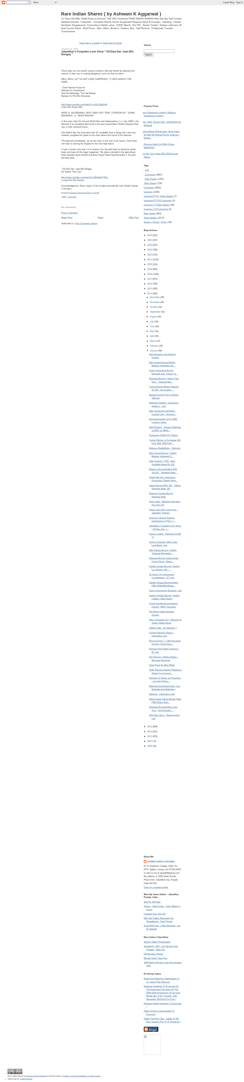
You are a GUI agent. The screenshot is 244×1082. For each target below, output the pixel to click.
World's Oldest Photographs (157, 942)
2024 (150, 245)
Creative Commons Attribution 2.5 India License (82, 1076)
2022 (150, 254)
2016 (150, 283)
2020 (150, 264)
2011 (150, 736)
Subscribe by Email (112, 43)
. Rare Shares (150, 179)
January (154, 350)
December (155, 297)
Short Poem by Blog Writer (162, 665)
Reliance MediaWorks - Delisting (164, 448)
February (154, 346)
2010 (150, 741)
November (155, 302)
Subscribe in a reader (89, 43)
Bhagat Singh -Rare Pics (155, 958)
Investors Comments (158, 200)
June (152, 326)
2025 (150, 240)
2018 (150, 274)
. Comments (150, 174)
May (152, 331)
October (154, 307)
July (152, 321)
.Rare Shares (150, 183)
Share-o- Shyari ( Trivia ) (155, 222)
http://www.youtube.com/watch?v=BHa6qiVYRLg (84, 177)
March (153, 341)
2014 (150, 293)
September (155, 312)
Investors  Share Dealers (158, 196)
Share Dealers (150, 218)
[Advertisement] (100, 231)
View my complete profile (156, 887)
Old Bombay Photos (153, 954)
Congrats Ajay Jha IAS (155, 914)
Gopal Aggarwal (26, 1079)
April (152, 336)
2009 (150, 746)
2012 (150, 731)
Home (100, 217)
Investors (148, 192)
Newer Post (66, 217)
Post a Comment (69, 213)
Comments (72, 197)
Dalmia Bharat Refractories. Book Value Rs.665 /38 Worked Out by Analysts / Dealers (160, 134)
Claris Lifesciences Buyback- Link (165, 590)
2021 (150, 259)
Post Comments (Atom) (86, 223)
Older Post (134, 217)
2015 (150, 288)
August (153, 316)
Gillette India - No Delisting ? (163, 628)
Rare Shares (150, 213)
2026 (150, 235)
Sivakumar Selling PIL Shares (163, 435)
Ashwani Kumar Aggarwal (161, 861)
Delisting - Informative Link (162, 694)
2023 (150, 249)
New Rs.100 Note (152, 902)
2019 (150, 269)
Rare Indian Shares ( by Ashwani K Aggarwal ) (111, 13)
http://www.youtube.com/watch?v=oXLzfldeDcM (84, 104)
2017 (150, 279)
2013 (150, 726)
